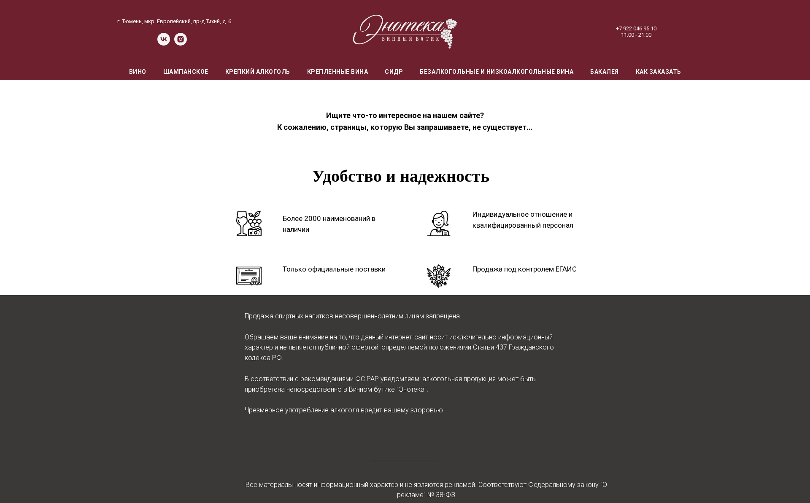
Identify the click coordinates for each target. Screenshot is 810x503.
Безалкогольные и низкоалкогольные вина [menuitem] (496, 71)
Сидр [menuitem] (394, 71)
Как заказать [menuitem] (658, 71)
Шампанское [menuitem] (185, 71)
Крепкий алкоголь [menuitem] (257, 71)
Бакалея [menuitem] (604, 71)
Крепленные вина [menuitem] (337, 71)
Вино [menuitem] (137, 71)
